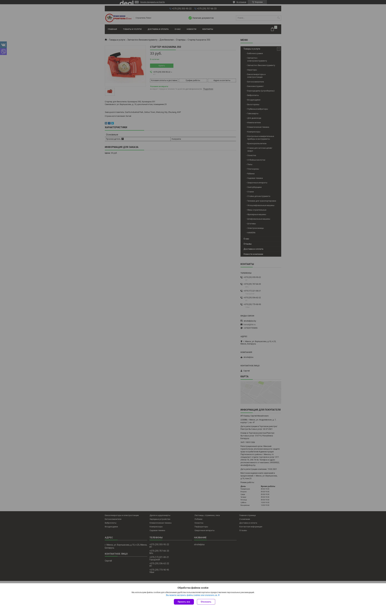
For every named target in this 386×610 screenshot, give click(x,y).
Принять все (184, 602)
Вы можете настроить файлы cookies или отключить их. (192, 595)
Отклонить (206, 602)
